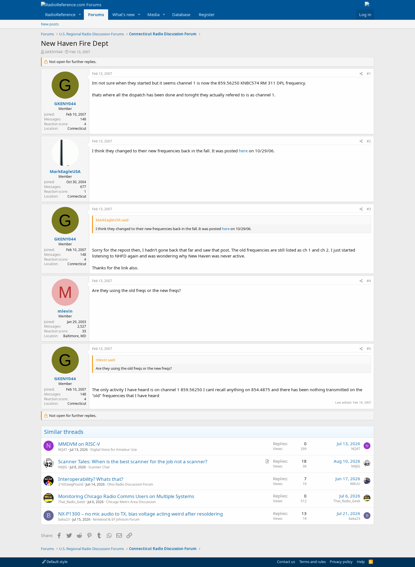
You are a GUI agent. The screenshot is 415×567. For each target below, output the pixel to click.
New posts (50, 24)
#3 (369, 209)
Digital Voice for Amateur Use (113, 449)
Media (153, 14)
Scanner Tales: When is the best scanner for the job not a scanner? (132, 461)
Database (181, 14)
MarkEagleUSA (65, 171)
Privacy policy (341, 561)
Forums (96, 14)
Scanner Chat (99, 467)
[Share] (361, 74)
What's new (123, 14)
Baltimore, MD (74, 336)
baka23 (64, 519)
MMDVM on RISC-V (79, 444)
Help (361, 561)
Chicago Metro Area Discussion (131, 501)
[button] (80, 14)
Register (207, 14)
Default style (56, 561)
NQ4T (62, 449)
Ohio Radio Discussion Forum (130, 484)
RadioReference (60, 14)
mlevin (65, 311)
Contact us (286, 561)
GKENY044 (53, 51)
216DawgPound (70, 484)
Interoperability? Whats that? (90, 479)
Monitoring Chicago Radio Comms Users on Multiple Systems (126, 496)
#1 (369, 73)
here (243, 150)
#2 (369, 141)
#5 (369, 348)
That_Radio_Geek (71, 501)
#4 (369, 280)
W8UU (355, 483)
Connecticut (76, 128)
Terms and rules (312, 561)
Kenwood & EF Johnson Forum (116, 519)
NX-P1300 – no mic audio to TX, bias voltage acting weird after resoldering (140, 513)
